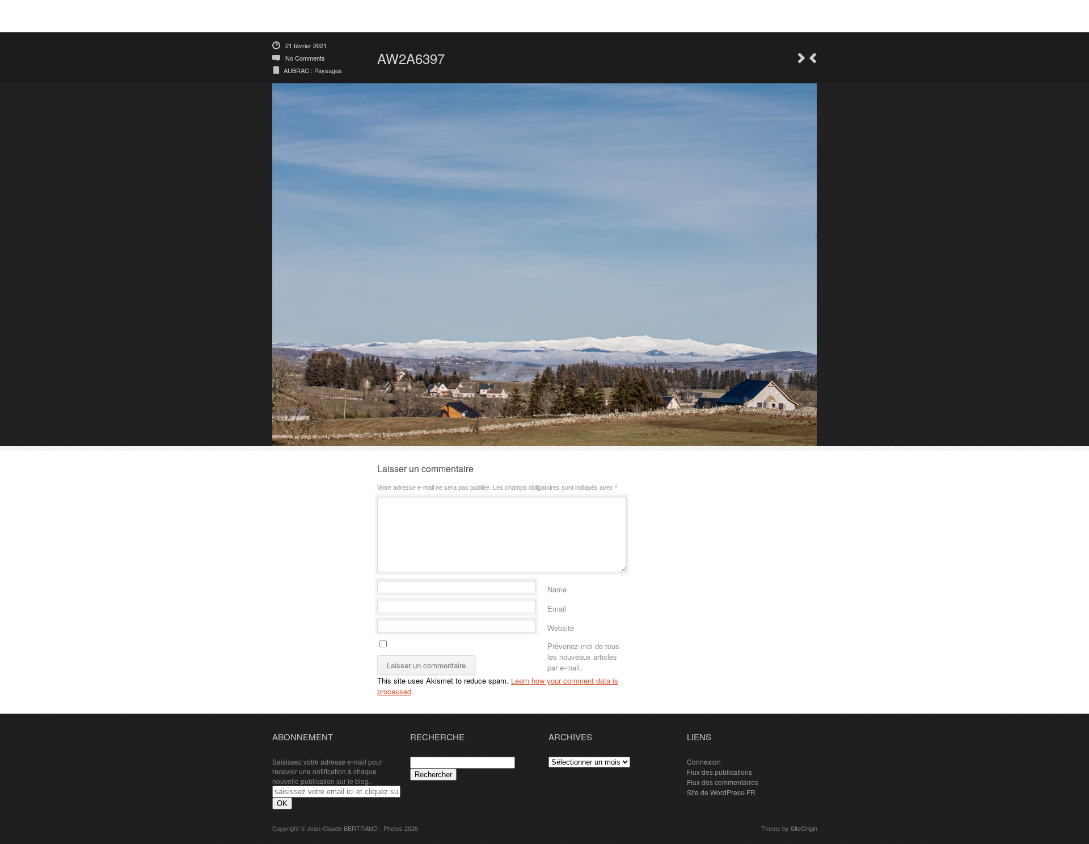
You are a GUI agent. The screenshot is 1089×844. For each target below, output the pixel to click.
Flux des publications (719, 772)
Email (556, 606)
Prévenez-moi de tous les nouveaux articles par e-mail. (583, 644)
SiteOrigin (804, 828)
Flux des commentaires (722, 782)
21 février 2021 (306, 45)
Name (557, 587)
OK (282, 803)
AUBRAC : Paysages (313, 70)
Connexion (704, 761)
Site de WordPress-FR (721, 792)
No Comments (305, 57)
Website (560, 626)
